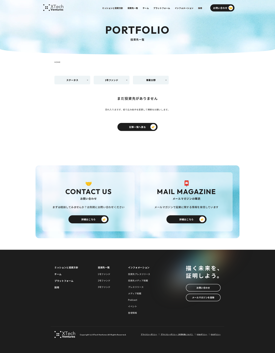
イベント (132, 306)
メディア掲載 (134, 293)
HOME (57, 62)
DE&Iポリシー (202, 334)
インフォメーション (139, 267)
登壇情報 (132, 312)
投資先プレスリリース (139, 274)
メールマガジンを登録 (203, 297)
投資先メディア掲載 (138, 280)
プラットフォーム (63, 280)
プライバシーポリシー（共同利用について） (177, 334)
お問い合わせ (203, 287)
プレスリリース (136, 286)
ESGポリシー (216, 334)
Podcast (132, 299)
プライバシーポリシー (149, 334)
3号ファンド (104, 286)
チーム (58, 274)
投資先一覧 (104, 267)
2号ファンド (104, 280)
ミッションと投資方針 (66, 267)
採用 (56, 287)
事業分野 (151, 80)
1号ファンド (104, 274)
